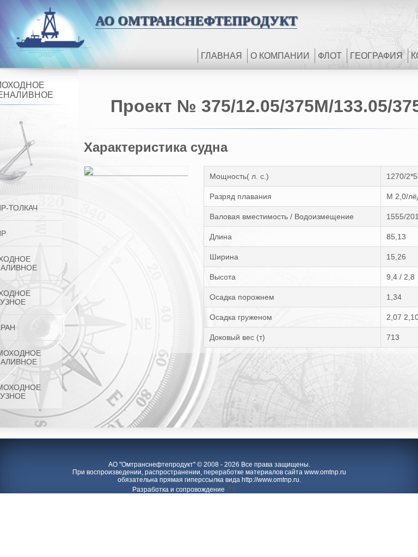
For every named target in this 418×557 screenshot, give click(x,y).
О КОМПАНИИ (280, 55)
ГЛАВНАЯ (221, 55)
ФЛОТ (330, 55)
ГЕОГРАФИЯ (376, 55)
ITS (231, 489)
